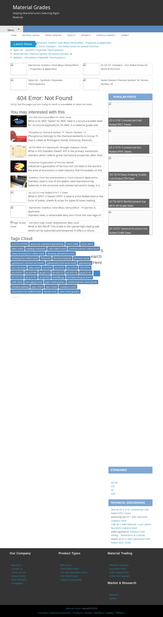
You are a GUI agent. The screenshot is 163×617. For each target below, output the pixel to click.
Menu (10, 30)
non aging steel (33, 282)
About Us (16, 565)
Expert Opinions (53, 35)
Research (86, 35)
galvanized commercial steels (28, 262)
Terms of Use (18, 572)
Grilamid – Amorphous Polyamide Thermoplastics (39, 57)
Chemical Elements (105, 35)
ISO (113, 486)
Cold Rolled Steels (69, 568)
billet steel (17, 248)
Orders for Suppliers (119, 576)
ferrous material (62, 258)
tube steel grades (69, 291)
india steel (34, 267)
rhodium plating (20, 286)
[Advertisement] (130, 352)
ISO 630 (47, 267)
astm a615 (87, 243)
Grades (88, 612)
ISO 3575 (85, 267)
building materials (35, 248)
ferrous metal (81, 258)
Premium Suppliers (119, 565)
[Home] (112, 478)
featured (45, 258)
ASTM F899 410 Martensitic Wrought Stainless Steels (58, 147)
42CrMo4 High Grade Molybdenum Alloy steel (54, 222)
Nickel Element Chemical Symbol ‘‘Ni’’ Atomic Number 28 (42, 53)
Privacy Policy (18, 576)
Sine (113, 509)
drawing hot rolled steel (25, 258)
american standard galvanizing (47, 243)
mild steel (17, 282)
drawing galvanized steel (60, 253)
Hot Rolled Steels (69, 576)
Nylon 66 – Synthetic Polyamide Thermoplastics (38, 50)
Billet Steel (65, 565)
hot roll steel (19, 267)
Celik (113, 524)
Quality (71, 35)
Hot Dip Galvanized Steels (74, 572)
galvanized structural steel (61, 262)
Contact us (17, 568)
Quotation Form (117, 568)
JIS (112, 489)
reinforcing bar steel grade (82, 282)
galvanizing (85, 262)
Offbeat (125, 35)
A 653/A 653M (20, 243)
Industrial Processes (60, 612)
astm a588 (72, 243)
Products (78, 612)
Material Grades (31, 7)
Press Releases (19, 579)
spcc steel (51, 286)
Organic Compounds (71, 579)
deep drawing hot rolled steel (28, 253)
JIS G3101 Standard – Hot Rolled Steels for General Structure (67, 46)
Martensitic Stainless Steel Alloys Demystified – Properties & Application (73, 42)
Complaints (17, 583)
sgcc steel (37, 286)
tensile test (50, 291)
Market (113, 598)
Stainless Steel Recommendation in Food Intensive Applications (63, 177)
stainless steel (68, 286)
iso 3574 (72, 267)
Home (14, 35)
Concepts (43, 612)
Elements (99, 612)
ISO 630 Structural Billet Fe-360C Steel (50, 117)
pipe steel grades (55, 282)
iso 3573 (59, 267)
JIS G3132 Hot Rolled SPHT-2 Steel (48, 192)
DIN (113, 493)
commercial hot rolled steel (84, 248)
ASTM (114, 482)
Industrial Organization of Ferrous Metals (51, 162)
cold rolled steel (57, 248)
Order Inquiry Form (119, 572)
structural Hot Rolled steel (26, 291)
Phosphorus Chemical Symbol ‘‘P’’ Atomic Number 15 (57, 132)
